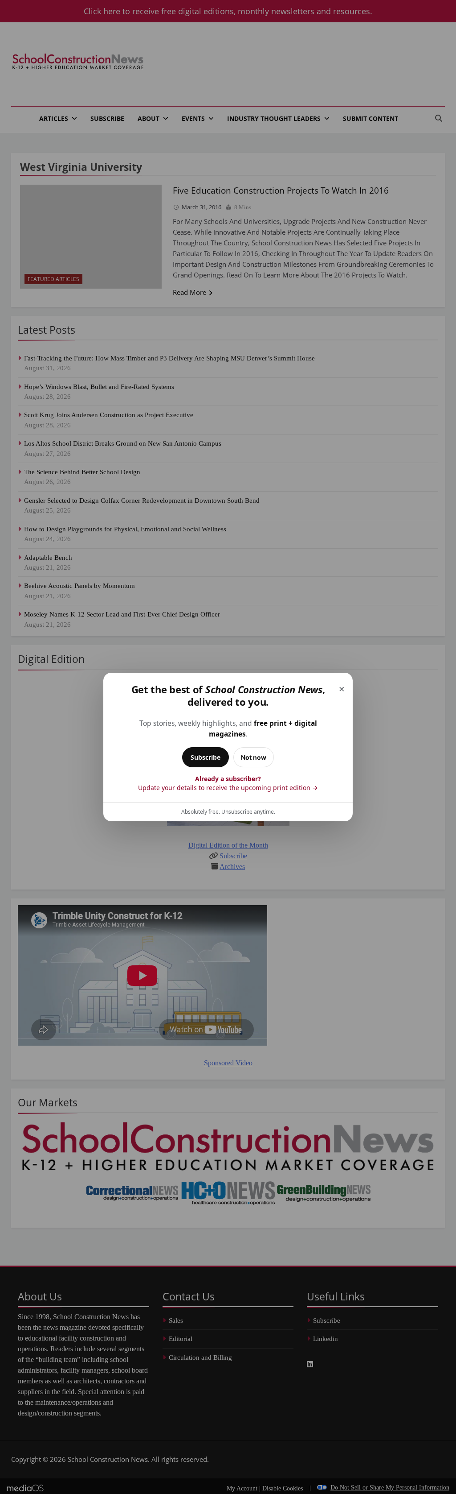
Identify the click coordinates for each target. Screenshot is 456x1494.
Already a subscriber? (228, 783)
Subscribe (205, 757)
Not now (253, 757)
